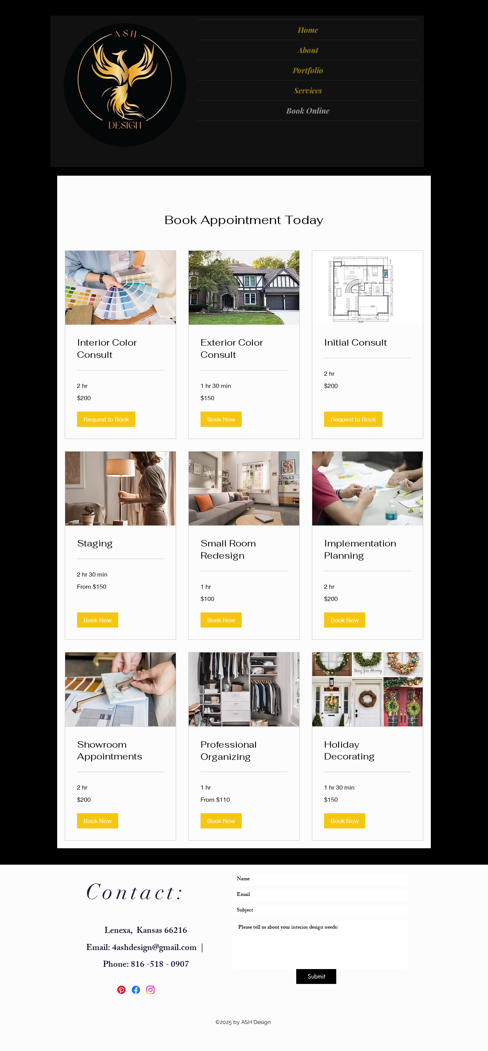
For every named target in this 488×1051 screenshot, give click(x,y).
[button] (106, 419)
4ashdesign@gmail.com (154, 948)
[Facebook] (135, 989)
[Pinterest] (121, 989)
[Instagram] (150, 989)
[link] (120, 348)
